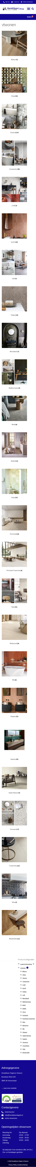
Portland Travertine (28, 1019)
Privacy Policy (13, 1165)
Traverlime (25, 1046)
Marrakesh (25, 998)
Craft (24, 985)
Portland (25, 1015)
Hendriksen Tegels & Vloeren (20, 1161)
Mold (24, 1005)
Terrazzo (25, 1042)
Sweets (24, 1039)
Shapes (24, 1032)
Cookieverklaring (23, 1165)
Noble (24, 1008)
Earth (24, 988)
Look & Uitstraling (26, 964)
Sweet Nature (26, 1036)
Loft (23, 995)
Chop (24, 975)
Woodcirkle (25, 1052)
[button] (28, 8)
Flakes (24, 992)
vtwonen (23, 968)
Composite (25, 981)
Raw (23, 1022)
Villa (23, 1049)
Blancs (24, 971)
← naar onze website (9, 1088)
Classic (24, 978)
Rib (23, 1029)
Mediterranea (26, 1002)
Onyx (24, 1012)
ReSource (25, 1025)
